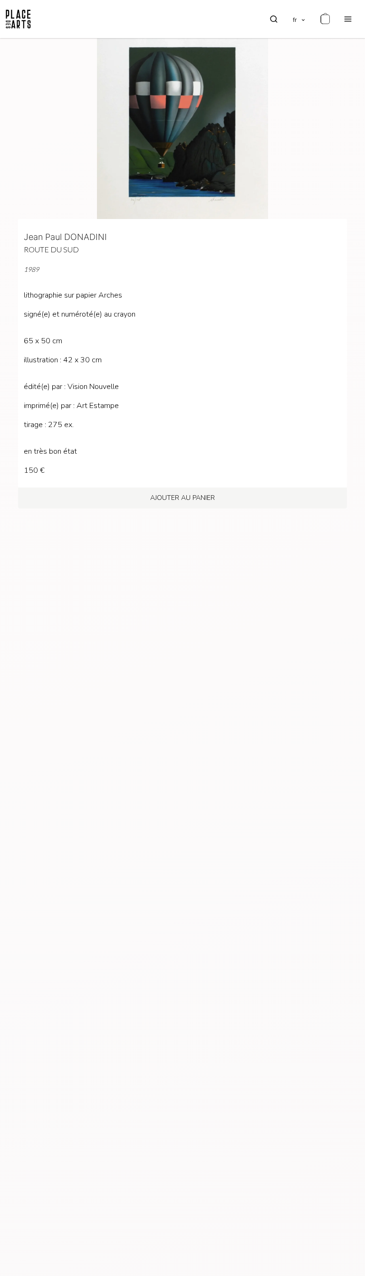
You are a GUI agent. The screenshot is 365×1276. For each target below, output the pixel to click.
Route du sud (51, 249)
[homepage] (18, 19)
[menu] (347, 19)
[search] (273, 19)
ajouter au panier (182, 497)
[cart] (325, 19)
